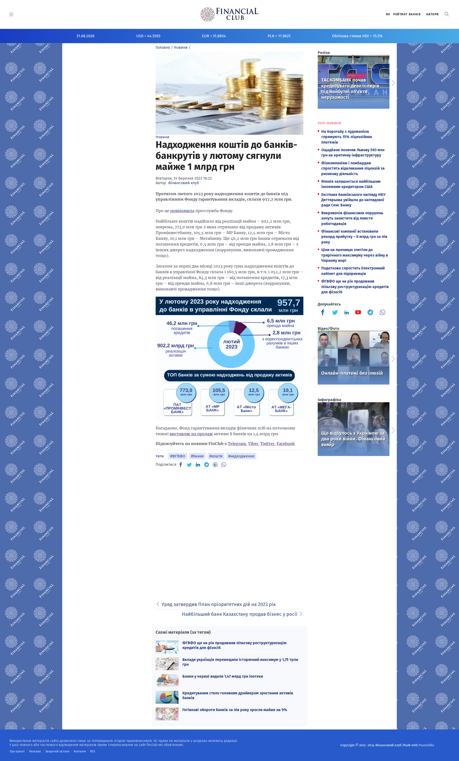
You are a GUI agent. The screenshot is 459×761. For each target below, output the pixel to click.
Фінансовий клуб (183, 183)
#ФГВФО (177, 456)
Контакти (80, 751)
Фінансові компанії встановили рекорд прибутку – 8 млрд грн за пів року (354, 236)
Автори (432, 14)
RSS (92, 751)
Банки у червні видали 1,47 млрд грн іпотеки (222, 676)
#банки (197, 456)
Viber (253, 443)
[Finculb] (324, 313)
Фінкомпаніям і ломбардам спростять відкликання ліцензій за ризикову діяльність (353, 168)
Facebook (286, 443)
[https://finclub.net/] (229, 14)
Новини (162, 137)
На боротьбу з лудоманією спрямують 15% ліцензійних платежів (346, 137)
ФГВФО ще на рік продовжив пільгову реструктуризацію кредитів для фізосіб (355, 286)
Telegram (237, 443)
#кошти (216, 456)
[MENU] (11, 14)
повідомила (182, 210)
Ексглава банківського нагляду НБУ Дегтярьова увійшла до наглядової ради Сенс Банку (353, 200)
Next (393, 82)
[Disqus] (229, 531)
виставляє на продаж (191, 433)
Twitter (267, 443)
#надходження (241, 456)
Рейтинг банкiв (407, 14)
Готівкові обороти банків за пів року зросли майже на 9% (234, 709)
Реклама (35, 751)
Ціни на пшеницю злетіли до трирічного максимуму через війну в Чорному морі (354, 255)
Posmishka (426, 745)
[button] (447, 14)
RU (388, 14)
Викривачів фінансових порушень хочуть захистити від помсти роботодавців (352, 218)
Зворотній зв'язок (57, 751)
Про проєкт (17, 751)
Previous (314, 82)
